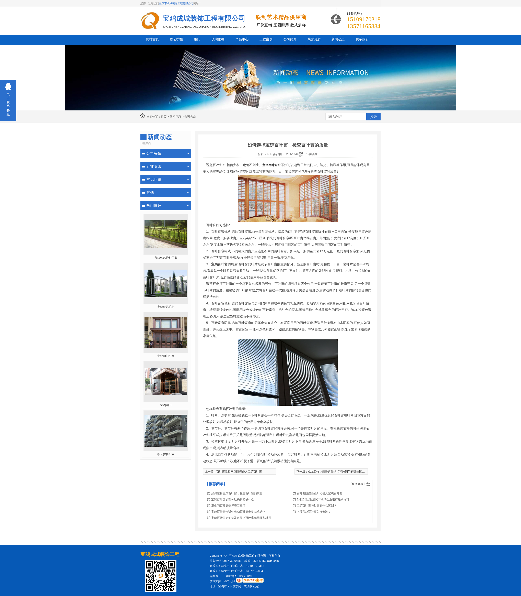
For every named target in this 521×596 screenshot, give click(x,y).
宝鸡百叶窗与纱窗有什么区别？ (317, 505)
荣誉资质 (314, 39)
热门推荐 (154, 206)
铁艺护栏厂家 (165, 454)
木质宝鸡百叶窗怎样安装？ (314, 511)
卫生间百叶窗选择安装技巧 (228, 505)
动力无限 (229, 581)
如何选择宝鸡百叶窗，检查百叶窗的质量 (237, 493)
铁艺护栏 (176, 39)
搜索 (373, 117)
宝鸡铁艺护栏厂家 (165, 257)
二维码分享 (311, 154)
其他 (150, 193)
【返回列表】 (357, 484)
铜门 (197, 39)
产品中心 (241, 39)
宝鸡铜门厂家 (165, 356)
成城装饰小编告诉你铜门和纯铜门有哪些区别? (337, 471)
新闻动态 (338, 39)
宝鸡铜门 (166, 405)
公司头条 (190, 116)
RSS (242, 576)
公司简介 (290, 39)
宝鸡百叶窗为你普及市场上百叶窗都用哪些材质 (241, 517)
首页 (163, 116)
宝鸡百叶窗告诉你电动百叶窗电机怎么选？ (238, 511)
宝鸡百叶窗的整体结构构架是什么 (232, 499)
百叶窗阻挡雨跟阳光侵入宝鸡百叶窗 (239, 471)
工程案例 (266, 39)
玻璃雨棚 (217, 39)
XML (250, 576)
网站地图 (231, 576)
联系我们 (362, 39)
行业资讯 (154, 166)
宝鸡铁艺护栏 (165, 306)
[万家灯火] (250, 581)
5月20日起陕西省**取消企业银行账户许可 (323, 499)
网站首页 (152, 39)
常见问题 (154, 179)
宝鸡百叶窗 (270, 165)
